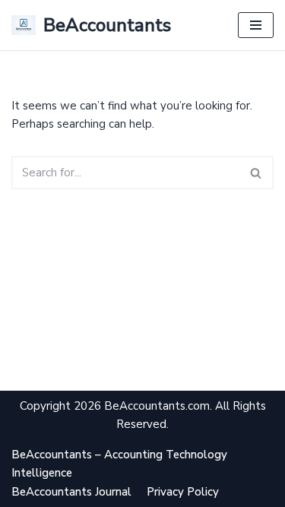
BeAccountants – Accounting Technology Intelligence (119, 463)
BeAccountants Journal (71, 491)
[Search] (256, 172)
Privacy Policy (183, 491)
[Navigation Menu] (256, 25)
